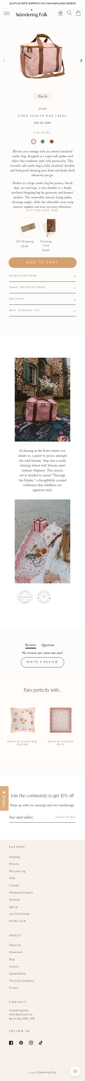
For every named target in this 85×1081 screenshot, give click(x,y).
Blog (12, 959)
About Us (15, 945)
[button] (69, 13)
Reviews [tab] (30, 645)
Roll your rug (17, 871)
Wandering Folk (46, 1072)
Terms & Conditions (21, 981)
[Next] (81, 61)
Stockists (14, 900)
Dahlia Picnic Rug (61, 743)
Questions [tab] (47, 645)
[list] (42, 726)
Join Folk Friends (19, 914)
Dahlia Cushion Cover (22, 743)
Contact (14, 885)
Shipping (14, 857)
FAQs (12, 878)
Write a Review (45, 664)
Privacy (13, 988)
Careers (14, 966)
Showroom (15, 952)
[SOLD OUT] (25, 234)
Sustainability (17, 973)
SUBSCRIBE (66, 817)
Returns (14, 864)
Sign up (13, 907)
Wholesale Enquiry (21, 893)
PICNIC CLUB (17, 921)
